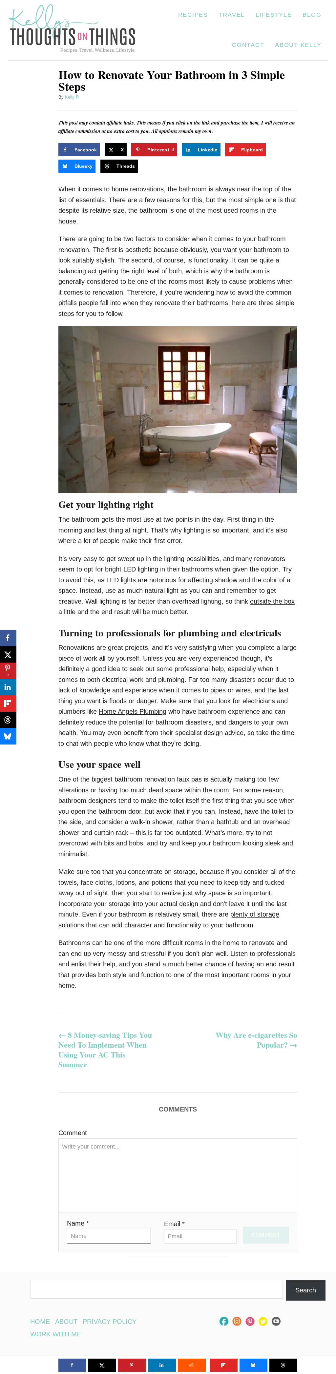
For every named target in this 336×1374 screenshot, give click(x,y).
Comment (72, 1132)
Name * (78, 1223)
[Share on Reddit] (192, 1365)
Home (40, 1321)
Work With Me (55, 1334)
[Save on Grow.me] (277, 149)
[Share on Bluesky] (8, 736)
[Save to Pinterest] (132, 1365)
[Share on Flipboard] (8, 703)
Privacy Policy (109, 1321)
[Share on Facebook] (8, 638)
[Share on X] (8, 654)
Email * (174, 1224)
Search (305, 1290)
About (66, 1321)
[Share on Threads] (8, 720)
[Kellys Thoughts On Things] (72, 30)
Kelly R (72, 97)
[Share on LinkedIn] (8, 687)
